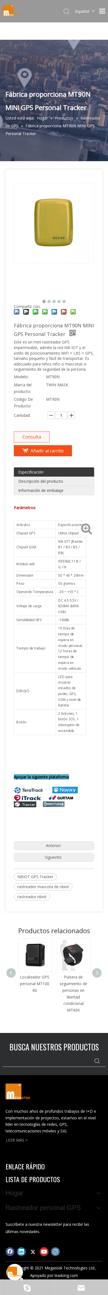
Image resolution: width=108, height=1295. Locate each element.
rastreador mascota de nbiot (43, 886)
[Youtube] (44, 1251)
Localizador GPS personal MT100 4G (34, 983)
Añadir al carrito (47, 451)
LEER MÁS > (17, 1140)
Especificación (30, 472)
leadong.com (66, 1275)
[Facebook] (10, 1251)
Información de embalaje (40, 490)
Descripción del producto (40, 481)
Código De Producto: (23, 403)
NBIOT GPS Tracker (35, 876)
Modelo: (21, 376)
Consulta (31, 437)
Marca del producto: (23, 388)
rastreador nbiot (32, 896)
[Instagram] (55, 1251)
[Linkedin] (21, 1251)
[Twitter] (32, 1251)
